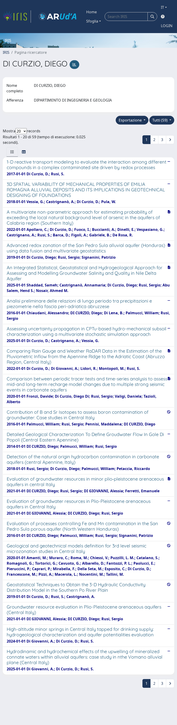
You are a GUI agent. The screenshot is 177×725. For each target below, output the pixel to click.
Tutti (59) (160, 120)
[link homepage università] (58, 16)
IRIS (6, 52)
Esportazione (131, 120)
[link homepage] (17, 16)
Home (91, 11)
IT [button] (162, 7)
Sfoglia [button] (92, 21)
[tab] (12, 152)
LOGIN (166, 25)
